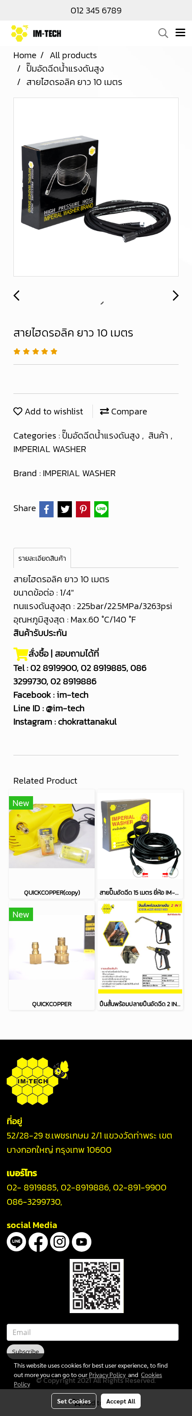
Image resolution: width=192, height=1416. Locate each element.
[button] (160, 33)
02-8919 (85, 1187)
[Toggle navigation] (180, 33)
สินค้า (159, 435)
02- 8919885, (32, 1187)
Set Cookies (74, 1401)
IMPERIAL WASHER (49, 449)
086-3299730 (33, 1201)
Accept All (120, 1401)
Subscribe (25, 1351)
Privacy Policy (107, 1374)
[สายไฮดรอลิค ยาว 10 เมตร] (96, 187)
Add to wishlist (52, 411)
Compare (128, 411)
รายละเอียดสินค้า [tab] (42, 558)
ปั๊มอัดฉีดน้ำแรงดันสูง (102, 435)
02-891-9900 (140, 1187)
